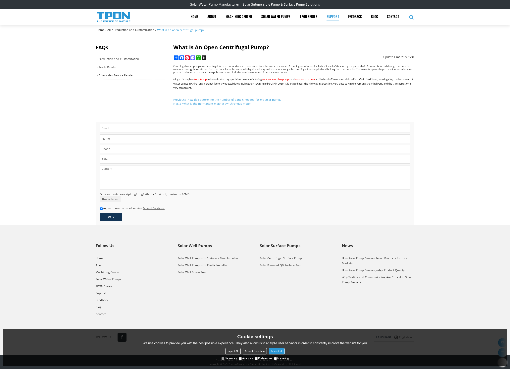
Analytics (247, 358)
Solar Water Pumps (275, 16)
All (109, 30)
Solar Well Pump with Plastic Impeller (203, 265)
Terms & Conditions (154, 208)
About (211, 16)
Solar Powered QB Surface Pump (281, 265)
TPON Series (308, 16)
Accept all (276, 351)
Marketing (283, 358)
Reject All (233, 351)
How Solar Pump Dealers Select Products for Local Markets (375, 260)
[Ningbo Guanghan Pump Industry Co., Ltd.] (113, 17)
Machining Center (239, 16)
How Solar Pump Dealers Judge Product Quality (373, 270)
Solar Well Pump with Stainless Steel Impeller (208, 258)
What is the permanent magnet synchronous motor (216, 104)
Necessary (231, 358)
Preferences (265, 358)
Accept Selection (255, 351)
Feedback (355, 16)
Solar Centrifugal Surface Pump (281, 258)
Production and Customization (134, 30)
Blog (374, 16)
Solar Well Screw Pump (193, 272)
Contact (393, 16)
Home (194, 16)
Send (111, 216)
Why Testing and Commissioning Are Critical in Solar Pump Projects (377, 279)
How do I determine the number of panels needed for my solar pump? (234, 100)
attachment (112, 199)
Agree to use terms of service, (134, 208)
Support (333, 16)
